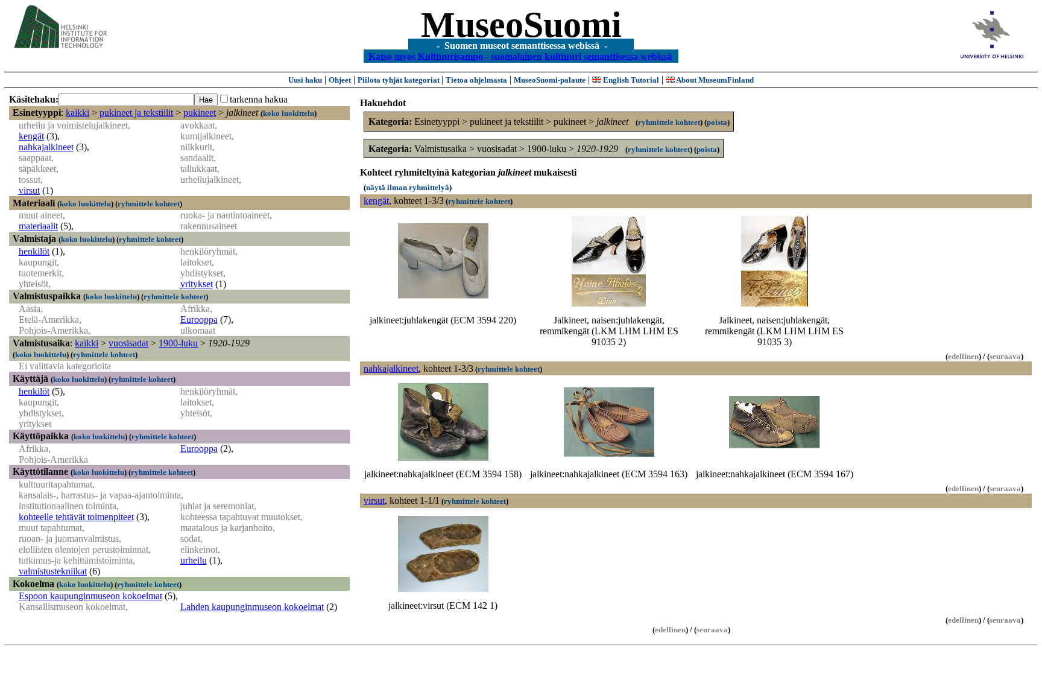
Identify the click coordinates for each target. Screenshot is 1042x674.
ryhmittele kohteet (149, 203)
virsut (29, 190)
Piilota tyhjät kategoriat (399, 79)
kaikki (77, 112)
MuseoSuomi (521, 25)
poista (717, 122)
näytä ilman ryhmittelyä (407, 187)
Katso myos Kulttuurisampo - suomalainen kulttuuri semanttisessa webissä (520, 56)
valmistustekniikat (53, 571)
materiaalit (38, 226)
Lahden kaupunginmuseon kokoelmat (252, 607)
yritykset (196, 284)
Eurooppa (199, 319)
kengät (31, 136)
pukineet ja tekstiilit (136, 112)
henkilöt (34, 251)
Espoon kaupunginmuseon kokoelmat (90, 596)
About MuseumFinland (714, 79)
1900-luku (178, 343)
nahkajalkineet (46, 147)
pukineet (199, 112)
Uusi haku (305, 79)
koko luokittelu (288, 113)
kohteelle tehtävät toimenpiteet (76, 517)
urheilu (193, 560)
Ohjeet (340, 79)
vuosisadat (128, 343)
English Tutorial (630, 79)
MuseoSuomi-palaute (550, 79)
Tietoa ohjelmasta (476, 79)
